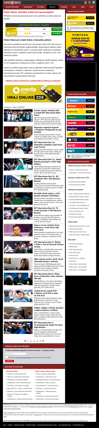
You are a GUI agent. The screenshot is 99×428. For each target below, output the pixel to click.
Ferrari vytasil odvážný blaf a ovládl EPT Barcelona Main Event (47, 112)
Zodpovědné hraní (74, 406)
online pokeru (29, 60)
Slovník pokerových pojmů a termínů (78, 208)
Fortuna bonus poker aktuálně (77, 184)
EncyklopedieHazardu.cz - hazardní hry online (48, 379)
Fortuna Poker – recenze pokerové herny (80, 172)
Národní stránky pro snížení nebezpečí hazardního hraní (73, 420)
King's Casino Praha (74, 252)
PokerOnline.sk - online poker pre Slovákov (47, 399)
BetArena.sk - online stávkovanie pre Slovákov (19, 391)
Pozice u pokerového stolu (76, 211)
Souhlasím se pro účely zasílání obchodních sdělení (29, 357)
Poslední (43, 341)
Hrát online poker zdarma (76, 229)
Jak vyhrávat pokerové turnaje (77, 202)
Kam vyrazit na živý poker (76, 243)
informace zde (37, 414)
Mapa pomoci (54, 420)
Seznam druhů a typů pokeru (76, 217)
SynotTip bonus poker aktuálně (77, 181)
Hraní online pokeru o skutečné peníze (79, 234)
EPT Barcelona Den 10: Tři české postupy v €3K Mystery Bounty (47, 210)
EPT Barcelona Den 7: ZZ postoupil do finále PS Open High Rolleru (48, 325)
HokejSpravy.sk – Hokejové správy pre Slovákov (20, 399)
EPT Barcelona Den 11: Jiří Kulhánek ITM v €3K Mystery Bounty (47, 178)
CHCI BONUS (57, 29)
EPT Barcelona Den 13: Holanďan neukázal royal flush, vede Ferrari (48, 144)
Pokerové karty (73, 246)
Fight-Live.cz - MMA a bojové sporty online (18, 377)
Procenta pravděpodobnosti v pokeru (79, 199)
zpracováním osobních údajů (23, 357)
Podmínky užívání (31, 425)
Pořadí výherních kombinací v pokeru (79, 196)
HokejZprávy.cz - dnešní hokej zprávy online (18, 382)
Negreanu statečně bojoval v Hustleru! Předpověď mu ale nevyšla (48, 129)
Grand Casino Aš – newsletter (77, 258)
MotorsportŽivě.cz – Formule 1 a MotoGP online (19, 388)
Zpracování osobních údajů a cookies (47, 425)
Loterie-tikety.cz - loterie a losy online (45, 382)
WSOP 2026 (72, 261)
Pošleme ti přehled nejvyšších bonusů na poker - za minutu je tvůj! (30, 350)
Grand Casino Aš (73, 255)
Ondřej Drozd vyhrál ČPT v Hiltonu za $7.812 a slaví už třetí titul (46, 293)
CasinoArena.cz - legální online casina (46, 377)
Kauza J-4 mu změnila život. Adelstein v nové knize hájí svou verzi (47, 227)
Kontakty (10, 425)
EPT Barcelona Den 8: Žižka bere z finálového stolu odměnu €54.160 (48, 276)
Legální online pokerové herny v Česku (79, 226)
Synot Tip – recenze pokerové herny (78, 170)
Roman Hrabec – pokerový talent (78, 264)
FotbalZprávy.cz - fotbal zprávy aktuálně (17, 379)
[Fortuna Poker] (80, 60)
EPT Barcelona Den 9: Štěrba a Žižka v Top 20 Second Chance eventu (49, 244)
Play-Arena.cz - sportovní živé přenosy (46, 388)
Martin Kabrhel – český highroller (78, 270)
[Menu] (93, 2)
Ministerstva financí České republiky (73, 404)
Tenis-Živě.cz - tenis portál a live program (18, 385)
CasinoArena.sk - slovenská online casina (47, 396)
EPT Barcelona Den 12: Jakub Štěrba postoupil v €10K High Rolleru (47, 161)
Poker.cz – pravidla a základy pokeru (45, 374)
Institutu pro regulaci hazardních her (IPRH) (41, 406)
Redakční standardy (19, 425)
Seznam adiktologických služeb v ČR (40, 420)
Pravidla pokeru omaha (75, 214)
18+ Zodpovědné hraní (65, 425)
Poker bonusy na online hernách (77, 231)
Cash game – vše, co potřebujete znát (79, 205)
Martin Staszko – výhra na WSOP (78, 267)
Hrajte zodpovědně (9, 412)
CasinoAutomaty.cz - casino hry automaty (47, 385)
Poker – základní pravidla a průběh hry (79, 193)
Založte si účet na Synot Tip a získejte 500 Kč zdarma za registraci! (33, 81)
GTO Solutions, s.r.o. (79, 425)
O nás (4, 425)
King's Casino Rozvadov (75, 249)
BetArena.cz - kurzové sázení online (16, 374)
